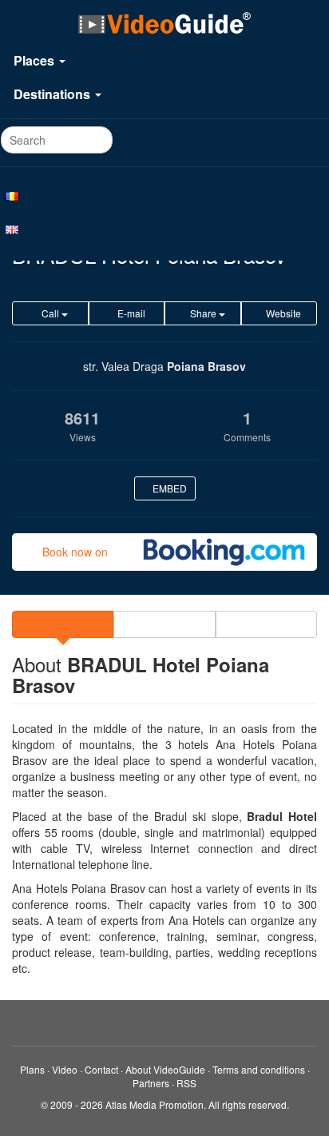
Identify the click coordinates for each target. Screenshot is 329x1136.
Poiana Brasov (206, 366)
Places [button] (35, 60)
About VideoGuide (165, 1069)
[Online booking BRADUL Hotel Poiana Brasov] (224, 552)
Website (282, 313)
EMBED (168, 488)
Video (64, 1069)
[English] (164, 228)
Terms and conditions (258, 1069)
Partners (151, 1083)
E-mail (130, 313)
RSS (186, 1083)
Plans (32, 1069)
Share (203, 313)
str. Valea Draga (123, 366)
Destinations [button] (53, 94)
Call (50, 313)
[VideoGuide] (164, 22)
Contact (101, 1069)
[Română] (164, 195)
